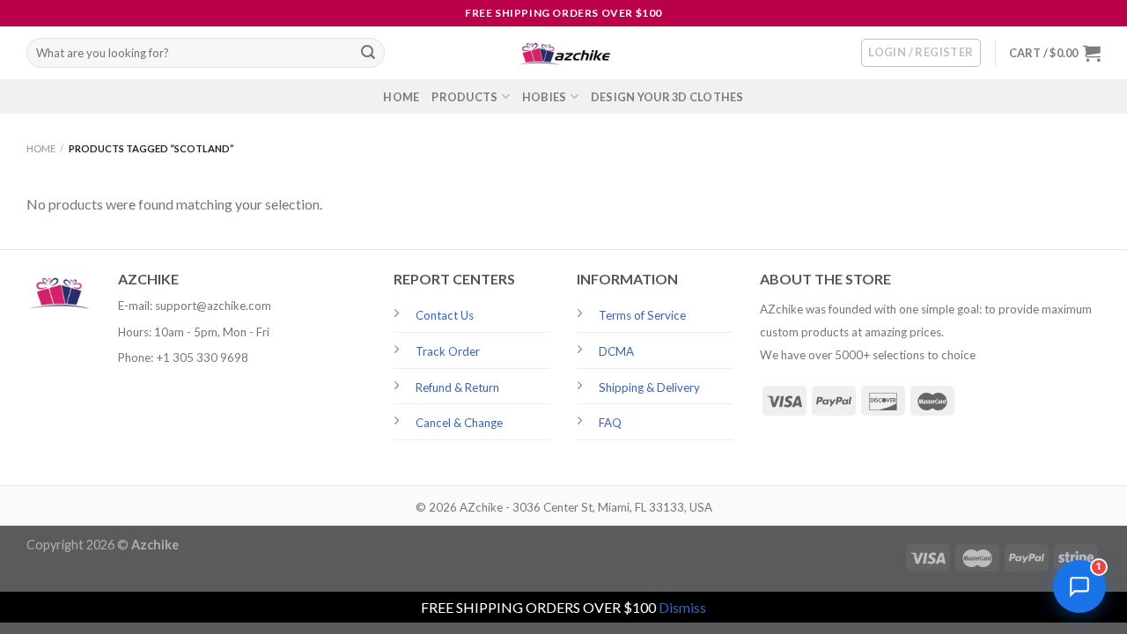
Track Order (448, 351)
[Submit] (368, 53)
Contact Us (445, 315)
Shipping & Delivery (649, 387)
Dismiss (682, 607)
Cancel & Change (459, 423)
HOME (401, 97)
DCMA (616, 351)
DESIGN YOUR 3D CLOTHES (667, 97)
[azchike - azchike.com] (563, 53)
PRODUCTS (464, 97)
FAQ (610, 423)
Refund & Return (457, 387)
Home (40, 148)
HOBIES (544, 97)
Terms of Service (642, 315)
